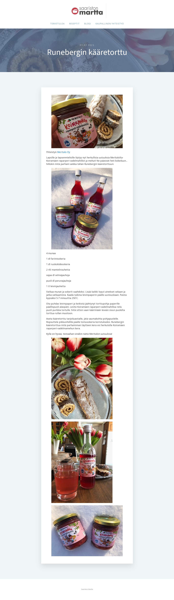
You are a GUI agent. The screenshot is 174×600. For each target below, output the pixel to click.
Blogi (87, 23)
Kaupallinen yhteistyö (110, 23)
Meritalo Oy (63, 152)
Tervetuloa (57, 23)
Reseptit (74, 23)
